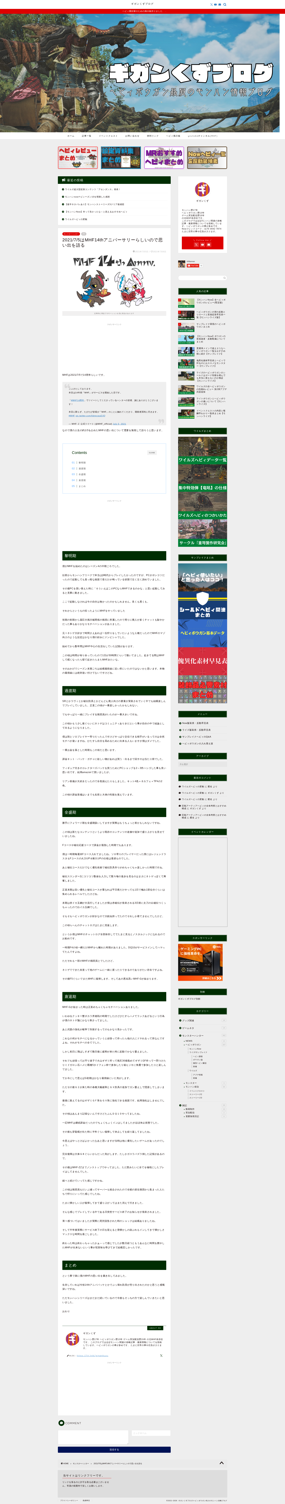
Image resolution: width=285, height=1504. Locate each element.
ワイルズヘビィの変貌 (76, 219)
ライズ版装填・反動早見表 (196, 730)
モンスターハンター (71, 234)
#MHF (72, 416)
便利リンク (153, 136)
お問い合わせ (132, 136)
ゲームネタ (203, 1028)
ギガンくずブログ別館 (189, 999)
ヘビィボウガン (205, 1045)
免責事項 (86, 1500)
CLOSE (152, 452)
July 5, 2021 (119, 424)
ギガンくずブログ (142, 3)
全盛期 (82, 474)
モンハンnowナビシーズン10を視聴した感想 (87, 197)
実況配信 (205, 1113)
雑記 (203, 1105)
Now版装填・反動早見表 (195, 723)
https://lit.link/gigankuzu (92, 1355)
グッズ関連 (203, 1020)
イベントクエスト (108, 136)
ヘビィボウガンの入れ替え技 (197, 743)
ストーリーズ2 (195, 1094)
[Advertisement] (114, 347)
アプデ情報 (198, 1075)
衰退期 (82, 480)
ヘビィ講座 (198, 1056)
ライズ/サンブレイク (198, 1052)
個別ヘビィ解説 (200, 1063)
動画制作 (205, 1109)
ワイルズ (193, 1071)
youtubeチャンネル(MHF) (203, 136)
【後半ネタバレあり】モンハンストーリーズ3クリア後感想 (94, 204)
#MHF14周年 (77, 400)
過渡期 (82, 468)
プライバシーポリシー (69, 1500)
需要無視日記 (205, 1116)
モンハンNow (195, 1049)
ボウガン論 (198, 1060)
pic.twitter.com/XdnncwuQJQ (90, 416)
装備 (195, 1066)
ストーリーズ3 (195, 1098)
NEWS (205, 1041)
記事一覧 (86, 136)
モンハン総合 (205, 1087)
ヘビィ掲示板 (173, 136)
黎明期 (82, 462)
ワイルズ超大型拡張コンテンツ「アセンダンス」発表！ (93, 189)
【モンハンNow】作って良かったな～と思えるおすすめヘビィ (96, 212)
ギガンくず (213, 793)
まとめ (82, 486)
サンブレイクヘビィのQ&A (196, 736)
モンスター (205, 1083)
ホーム (71, 136)
